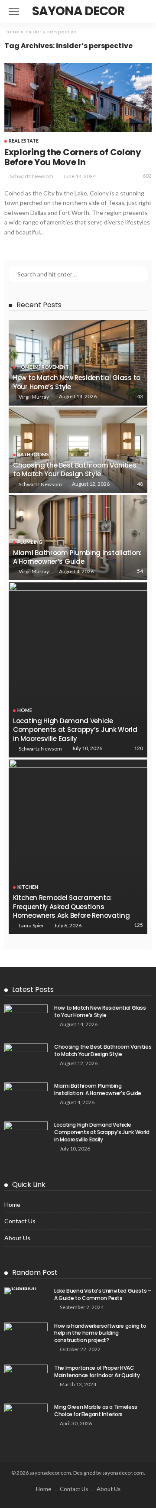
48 (140, 484)
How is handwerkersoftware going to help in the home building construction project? (100, 1333)
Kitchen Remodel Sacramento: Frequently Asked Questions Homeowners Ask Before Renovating (71, 906)
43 (140, 396)
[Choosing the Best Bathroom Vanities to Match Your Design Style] (78, 450)
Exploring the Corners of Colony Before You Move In (72, 157)
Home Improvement (43, 366)
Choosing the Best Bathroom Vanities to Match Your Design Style (74, 469)
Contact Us (20, 1221)
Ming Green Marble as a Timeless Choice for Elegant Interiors (95, 1410)
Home (12, 32)
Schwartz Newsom (31, 176)
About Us (17, 1238)
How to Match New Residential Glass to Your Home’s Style (76, 382)
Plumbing (29, 542)
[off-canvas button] (14, 11)
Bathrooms (33, 454)
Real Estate (24, 140)
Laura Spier (31, 925)
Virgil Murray (34, 396)
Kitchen (27, 886)
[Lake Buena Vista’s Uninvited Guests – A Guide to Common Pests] (26, 1290)
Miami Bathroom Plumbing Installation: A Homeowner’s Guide (77, 557)
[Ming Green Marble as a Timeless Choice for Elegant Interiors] (26, 1418)
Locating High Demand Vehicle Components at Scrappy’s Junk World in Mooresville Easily (75, 729)
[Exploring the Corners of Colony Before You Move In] (78, 97)
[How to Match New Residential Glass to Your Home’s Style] (78, 363)
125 (138, 925)
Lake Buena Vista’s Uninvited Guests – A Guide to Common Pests (102, 1294)
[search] (140, 11)
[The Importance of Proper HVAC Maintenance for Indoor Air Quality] (26, 1379)
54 (140, 571)
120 (138, 748)
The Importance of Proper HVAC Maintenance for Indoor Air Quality (97, 1371)
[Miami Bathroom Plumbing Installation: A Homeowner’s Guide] (78, 538)
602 (147, 175)
